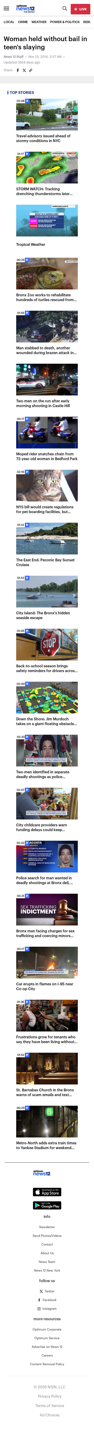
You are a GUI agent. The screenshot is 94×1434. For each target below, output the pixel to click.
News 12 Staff (14, 56)
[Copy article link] (30, 70)
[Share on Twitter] (24, 70)
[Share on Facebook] (18, 70)
